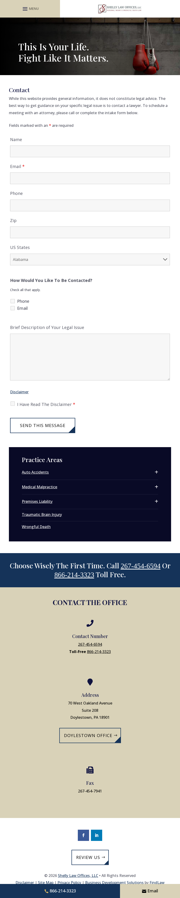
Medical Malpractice (39, 486)
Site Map (45, 882)
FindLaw (157, 882)
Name (16, 139)
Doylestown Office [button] (88, 735)
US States (20, 247)
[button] (30, 8)
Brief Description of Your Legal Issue (47, 327)
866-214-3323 (74, 575)
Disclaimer (19, 391)
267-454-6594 (141, 566)
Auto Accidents (35, 472)
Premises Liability (37, 501)
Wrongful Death (36, 526)
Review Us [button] (88, 857)
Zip (13, 220)
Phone (16, 193)
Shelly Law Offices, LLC (78, 875)
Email (17, 166)
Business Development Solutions (114, 882)
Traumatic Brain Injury (42, 514)
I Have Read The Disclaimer (46, 404)
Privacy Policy (69, 882)
